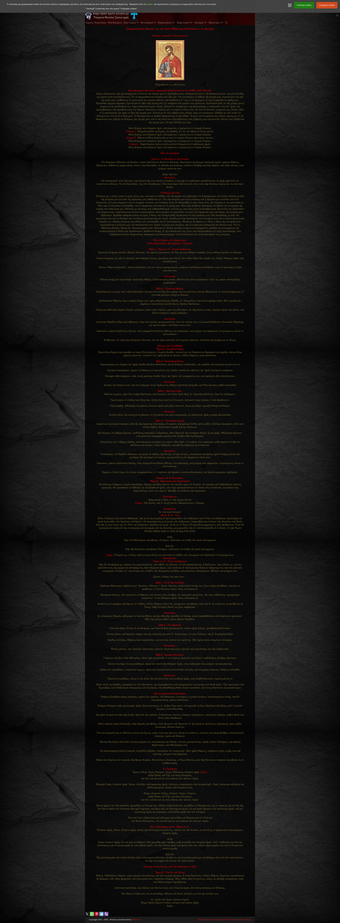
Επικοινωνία (211, 919)
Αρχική (201, 919)
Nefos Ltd (136, 919)
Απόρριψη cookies (327, 5)
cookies (149, 4)
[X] (87, 914)
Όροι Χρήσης (245, 919)
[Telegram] (101, 914)
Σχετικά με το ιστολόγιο (228, 919)
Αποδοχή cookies (304, 5)
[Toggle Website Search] (226, 22)
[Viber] (106, 914)
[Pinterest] (97, 914)
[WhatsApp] (92, 914)
